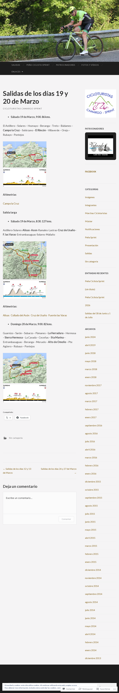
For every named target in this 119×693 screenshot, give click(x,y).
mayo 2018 (90, 361)
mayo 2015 (90, 529)
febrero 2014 (91, 642)
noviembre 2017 (93, 385)
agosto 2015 (91, 505)
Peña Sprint (90, 237)
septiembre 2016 (93, 425)
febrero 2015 (91, 553)
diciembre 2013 (93, 658)
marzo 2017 (91, 401)
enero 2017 (90, 417)
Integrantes (91, 205)
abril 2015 (90, 537)
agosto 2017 (91, 393)
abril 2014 (90, 634)
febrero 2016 (91, 465)
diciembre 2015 (93, 481)
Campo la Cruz (11, 203)
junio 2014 (90, 618)
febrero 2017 (91, 409)
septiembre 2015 (93, 497)
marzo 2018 (91, 369)
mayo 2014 (90, 626)
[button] (94, 149)
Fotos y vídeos (90, 65)
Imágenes (90, 197)
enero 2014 (90, 650)
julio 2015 (90, 513)
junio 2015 (90, 521)
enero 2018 (90, 377)
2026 (87, 305)
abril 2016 (90, 449)
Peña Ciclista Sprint (38, 65)
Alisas (6, 315)
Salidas (16, 65)
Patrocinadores (65, 65)
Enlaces (16, 71)
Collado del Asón (20, 315)
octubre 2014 (92, 586)
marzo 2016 (91, 457)
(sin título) (90, 289)
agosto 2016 (91, 433)
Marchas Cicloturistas (96, 213)
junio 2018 (90, 353)
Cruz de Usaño (39, 315)
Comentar (66, 519)
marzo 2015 (91, 545)
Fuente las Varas (57, 315)
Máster (88, 221)
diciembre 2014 (93, 569)
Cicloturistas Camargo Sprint (22, 108)
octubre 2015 (92, 489)
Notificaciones (92, 229)
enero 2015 (90, 561)
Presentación (91, 245)
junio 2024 (90, 337)
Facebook (90, 172)
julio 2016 (90, 441)
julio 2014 (90, 610)
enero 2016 (90, 473)
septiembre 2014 (93, 594)
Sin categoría (16, 438)
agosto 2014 (91, 602)
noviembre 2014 (93, 578)
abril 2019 (90, 345)
